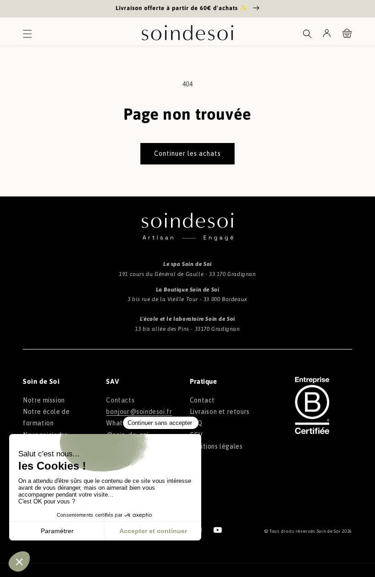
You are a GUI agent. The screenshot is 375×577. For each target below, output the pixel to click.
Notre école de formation (46, 417)
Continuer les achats (187, 153)
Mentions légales (216, 446)
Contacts (120, 400)
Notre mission (44, 400)
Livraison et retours (220, 411)
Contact (202, 400)
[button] (27, 34)
